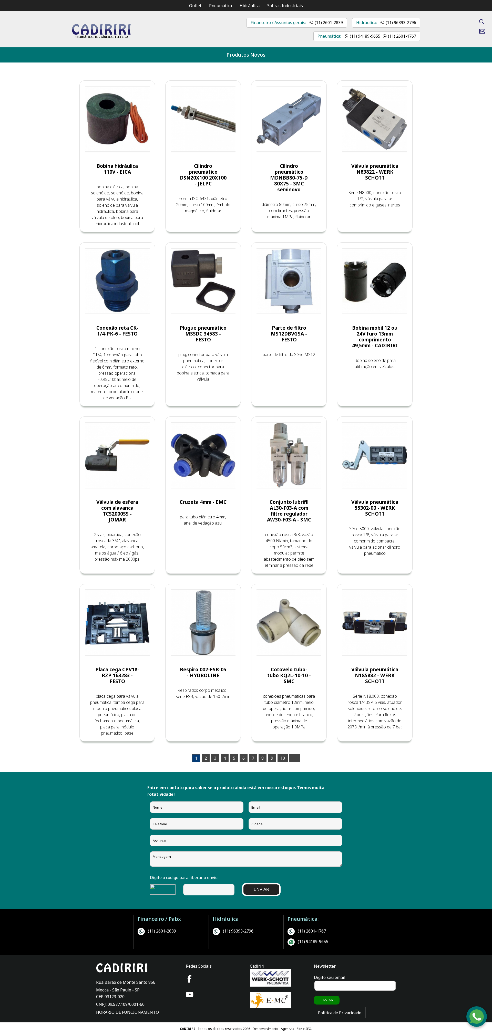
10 (282, 758)
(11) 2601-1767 (402, 36)
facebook (189, 979)
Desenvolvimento (266, 1029)
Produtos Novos (246, 54)
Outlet (195, 5)
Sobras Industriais (285, 5)
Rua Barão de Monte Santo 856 (125, 982)
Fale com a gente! (477, 1019)
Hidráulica (250, 5)
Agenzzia (287, 1029)
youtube (189, 994)
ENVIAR (261, 889)
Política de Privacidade (339, 1013)
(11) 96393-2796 (401, 22)
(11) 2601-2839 (329, 22)
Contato (484, 31)
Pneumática (220, 5)
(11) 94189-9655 (365, 36)
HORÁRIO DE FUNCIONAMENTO (127, 1012)
